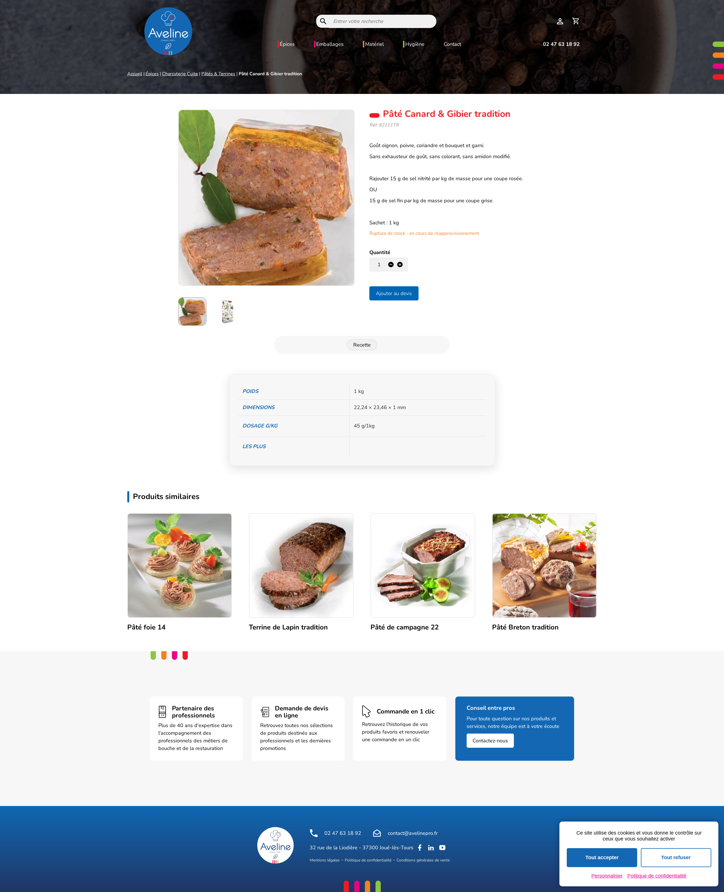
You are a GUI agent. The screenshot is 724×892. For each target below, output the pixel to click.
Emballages (330, 44)
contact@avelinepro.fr (413, 833)
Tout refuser (676, 857)
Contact (452, 44)
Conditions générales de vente (423, 860)
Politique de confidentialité (368, 860)
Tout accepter (602, 857)
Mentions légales (325, 860)
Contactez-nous (490, 740)
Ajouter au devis (394, 293)
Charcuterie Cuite (180, 74)
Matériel (374, 44)
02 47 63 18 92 (561, 44)
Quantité (379, 252)
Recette (362, 344)
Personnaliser (606, 876)
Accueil (134, 74)
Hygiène (415, 44)
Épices (287, 44)
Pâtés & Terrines (218, 74)
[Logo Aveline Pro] (275, 845)
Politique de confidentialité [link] (656, 876)
